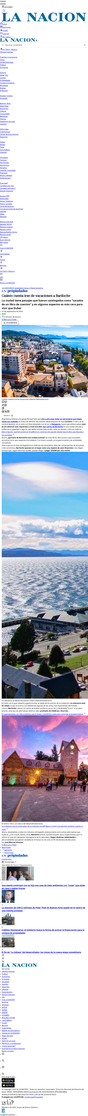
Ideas (2, 214)
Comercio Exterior (7, 83)
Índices (3, 88)
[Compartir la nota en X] (5, 411)
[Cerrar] (36, 40)
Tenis (2, 147)
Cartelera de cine (7, 186)
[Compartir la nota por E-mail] (8, 411)
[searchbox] (43, 45)
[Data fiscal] (3, 1112)
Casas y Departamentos (33, 288)
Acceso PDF (4, 196)
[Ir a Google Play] (8, 1082)
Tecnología (4, 162)
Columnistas (5, 132)
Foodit (5, 30)
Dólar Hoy (4, 75)
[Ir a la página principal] (44, 21)
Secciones (7, 27)
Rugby (2, 144)
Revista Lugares (6, 227)
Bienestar (4, 116)
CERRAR (3, 1)
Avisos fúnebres (6, 201)
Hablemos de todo (7, 121)
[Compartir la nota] (3, 405)
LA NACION (7, 288)
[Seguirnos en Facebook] (3, 1054)
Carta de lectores (7, 206)
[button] (44, 161)
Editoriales (4, 129)
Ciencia (3, 119)
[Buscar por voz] (85, 45)
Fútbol (2, 142)
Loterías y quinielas (8, 170)
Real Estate (6, 847)
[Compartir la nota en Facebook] (3, 411)
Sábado (3, 211)
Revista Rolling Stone (8, 232)
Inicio (5, 24)
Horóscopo (4, 165)
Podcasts (3, 173)
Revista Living (5, 229)
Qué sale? (4, 183)
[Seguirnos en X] (3, 1061)
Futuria (3, 72)
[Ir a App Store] (8, 1087)
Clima (2, 60)
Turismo (3, 160)
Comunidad (4, 114)
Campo (3, 78)
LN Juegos (4, 157)
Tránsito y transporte (8, 57)
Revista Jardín (5, 234)
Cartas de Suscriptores (9, 134)
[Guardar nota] (3, 402)
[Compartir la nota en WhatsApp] (5, 405)
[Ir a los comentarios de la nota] (5, 402)
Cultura (3, 111)
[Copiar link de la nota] (3, 408)
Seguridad (4, 106)
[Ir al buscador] (4, 10)
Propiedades (5, 80)
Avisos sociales (6, 204)
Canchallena (5, 150)
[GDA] (8, 1105)
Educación (4, 108)
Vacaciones (8, 852)
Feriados (3, 168)
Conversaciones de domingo (11, 209)
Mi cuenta (7, 37)
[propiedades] (15, 292)
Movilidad (4, 85)
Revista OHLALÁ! (6, 222)
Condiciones (29, 1097)
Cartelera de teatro (7, 188)
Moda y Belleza (6, 175)
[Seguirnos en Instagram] (3, 1067)
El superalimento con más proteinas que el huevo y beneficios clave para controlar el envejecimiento (42, 714)
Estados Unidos (6, 96)
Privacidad (38, 1097)
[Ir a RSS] (3, 1074)
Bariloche (8, 850)
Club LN (6, 34)
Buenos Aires (5, 103)
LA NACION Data (6, 62)
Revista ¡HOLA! (6, 224)
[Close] (3, 955)
